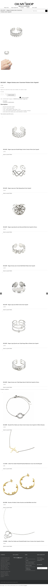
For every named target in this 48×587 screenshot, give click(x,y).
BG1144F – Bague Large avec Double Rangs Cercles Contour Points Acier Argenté (21, 149)
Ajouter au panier (6, 154)
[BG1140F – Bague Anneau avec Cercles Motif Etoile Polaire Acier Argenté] (19, 233)
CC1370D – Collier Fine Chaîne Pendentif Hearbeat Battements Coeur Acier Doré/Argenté (22, 463)
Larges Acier (25, 98)
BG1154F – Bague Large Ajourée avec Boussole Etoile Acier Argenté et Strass (20, 227)
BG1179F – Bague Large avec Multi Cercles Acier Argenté (15, 304)
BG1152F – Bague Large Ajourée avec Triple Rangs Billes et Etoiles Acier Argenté (20, 343)
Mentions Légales (29, 565)
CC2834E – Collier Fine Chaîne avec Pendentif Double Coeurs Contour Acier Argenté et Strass (23, 541)
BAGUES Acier (16, 98)
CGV (26, 557)
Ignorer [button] (25, 585)
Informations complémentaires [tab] (8, 102)
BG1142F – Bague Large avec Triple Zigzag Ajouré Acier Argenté (17, 188)
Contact (27, 560)
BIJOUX (20, 98)
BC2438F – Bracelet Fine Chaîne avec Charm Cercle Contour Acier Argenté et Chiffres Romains (24, 424)
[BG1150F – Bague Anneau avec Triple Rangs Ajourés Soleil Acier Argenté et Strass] (19, 349)
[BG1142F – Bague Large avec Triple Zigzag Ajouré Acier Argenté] (19, 155)
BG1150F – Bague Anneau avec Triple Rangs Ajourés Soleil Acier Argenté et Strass (21, 382)
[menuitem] (7, 7)
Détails (10, 154)
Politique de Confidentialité (28, 569)
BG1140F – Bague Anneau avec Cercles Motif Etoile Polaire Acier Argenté (19, 265)
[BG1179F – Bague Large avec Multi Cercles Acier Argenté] (19, 272)
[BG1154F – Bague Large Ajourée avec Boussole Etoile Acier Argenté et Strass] (19, 194)
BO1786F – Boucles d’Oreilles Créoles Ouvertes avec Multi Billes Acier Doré (19, 502)
